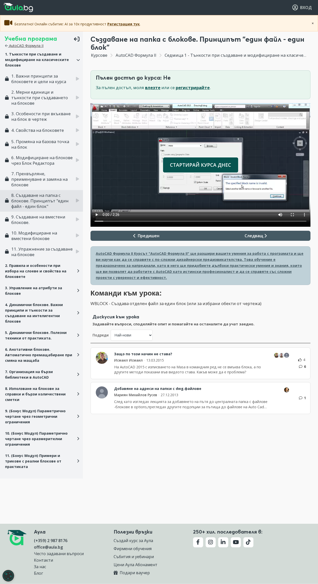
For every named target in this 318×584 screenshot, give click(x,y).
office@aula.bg (48, 547)
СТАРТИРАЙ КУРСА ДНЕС (200, 164)
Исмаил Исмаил (128, 360)
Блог (38, 573)
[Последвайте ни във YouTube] (236, 542)
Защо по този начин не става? (143, 354)
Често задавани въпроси (59, 553)
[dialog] (8, 575)
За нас (40, 566)
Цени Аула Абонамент (135, 564)
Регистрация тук (123, 24)
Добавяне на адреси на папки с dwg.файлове (157, 388)
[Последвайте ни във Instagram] (211, 542)
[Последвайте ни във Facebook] (198, 542)
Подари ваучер (134, 572)
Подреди (101, 335)
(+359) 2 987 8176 (50, 540)
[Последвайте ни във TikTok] (248, 542)
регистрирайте (193, 87)
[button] (41, 59)
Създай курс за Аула (133, 540)
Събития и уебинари (134, 556)
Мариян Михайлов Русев (135, 394)
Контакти (43, 560)
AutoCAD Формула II (25, 45)
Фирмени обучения (133, 548)
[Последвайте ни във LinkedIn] (223, 542)
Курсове (99, 55)
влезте (152, 87)
